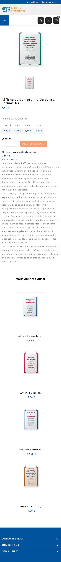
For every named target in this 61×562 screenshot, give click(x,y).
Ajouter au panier (34, 143)
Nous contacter (49, 2)
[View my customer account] (48, 20)
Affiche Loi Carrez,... (31, 506)
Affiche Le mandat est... (31, 336)
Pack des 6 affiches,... (31, 449)
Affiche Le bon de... (31, 392)
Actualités (32, 2)
